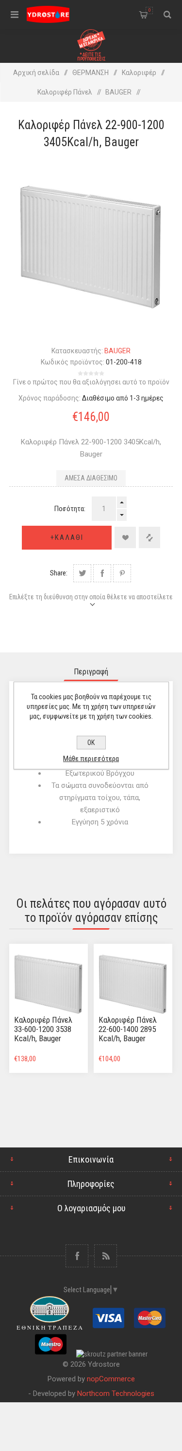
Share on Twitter (82, 573)
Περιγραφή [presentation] (91, 671)
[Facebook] (77, 1255)
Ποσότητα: (69, 508)
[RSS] (105, 1255)
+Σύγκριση (149, 537)
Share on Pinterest (122, 573)
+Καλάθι (66, 537)
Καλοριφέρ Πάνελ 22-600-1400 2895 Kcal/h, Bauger (128, 1029)
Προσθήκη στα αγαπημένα (125, 537)
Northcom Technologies (115, 1393)
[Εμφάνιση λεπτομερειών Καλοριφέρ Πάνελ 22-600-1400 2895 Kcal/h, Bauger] (133, 983)
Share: (58, 573)
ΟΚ (91, 742)
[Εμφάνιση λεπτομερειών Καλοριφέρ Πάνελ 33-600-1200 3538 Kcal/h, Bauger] (48, 983)
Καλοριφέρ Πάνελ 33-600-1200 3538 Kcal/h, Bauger (43, 1029)
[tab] (91, 671)
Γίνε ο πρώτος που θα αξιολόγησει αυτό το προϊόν (91, 382)
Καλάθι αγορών (149, 10)
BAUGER (117, 351)
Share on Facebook (102, 573)
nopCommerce (111, 1379)
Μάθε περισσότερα (91, 758)
